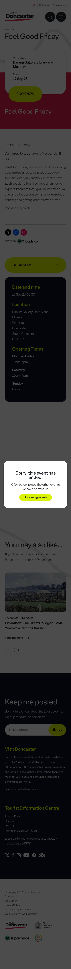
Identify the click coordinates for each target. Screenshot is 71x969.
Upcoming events (35, 497)
